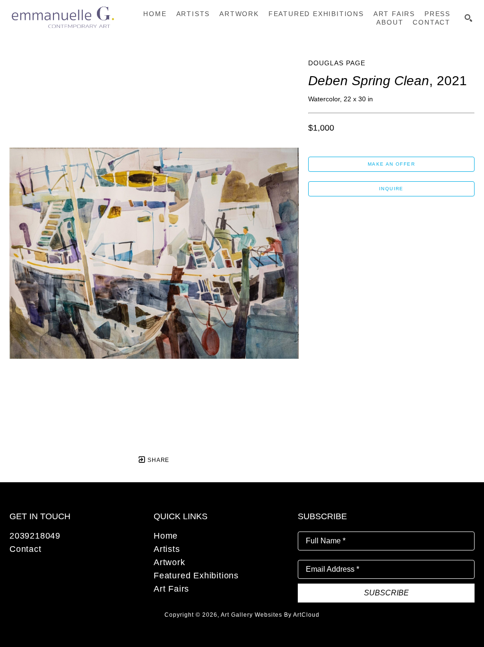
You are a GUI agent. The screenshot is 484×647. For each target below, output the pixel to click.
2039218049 (34, 536)
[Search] (468, 18)
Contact (25, 549)
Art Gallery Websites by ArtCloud (270, 615)
